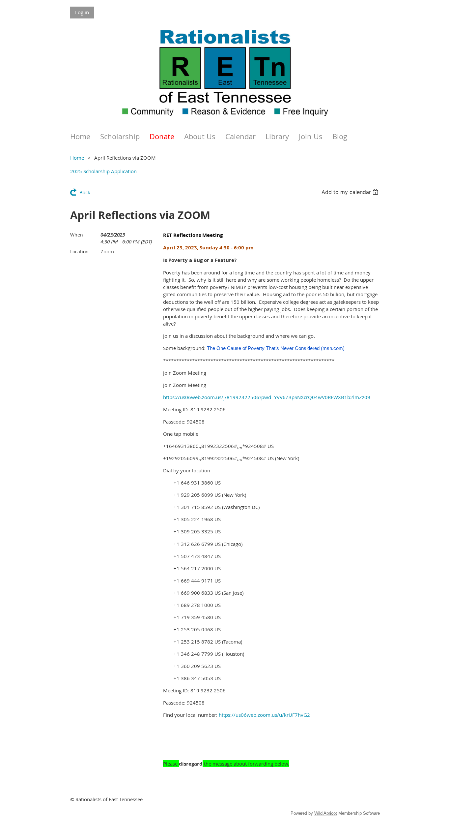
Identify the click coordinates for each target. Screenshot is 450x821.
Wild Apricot (325, 813)
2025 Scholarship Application (103, 171)
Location (79, 251)
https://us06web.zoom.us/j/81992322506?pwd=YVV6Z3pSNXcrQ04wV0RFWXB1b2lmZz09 (266, 397)
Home (77, 157)
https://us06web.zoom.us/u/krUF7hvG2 (264, 714)
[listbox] (351, 192)
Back (84, 192)
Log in (82, 12)
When (76, 235)
